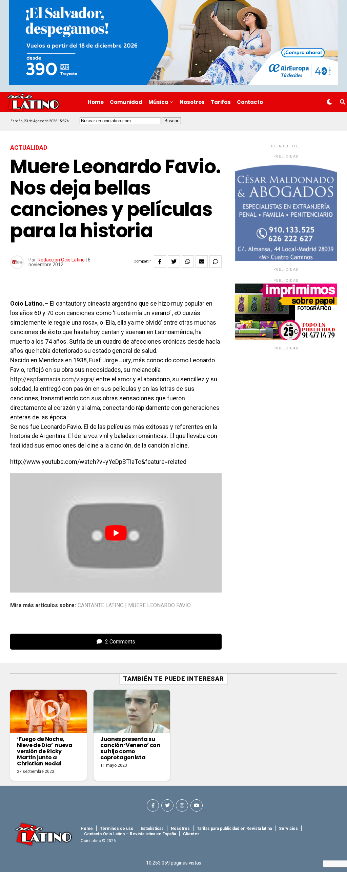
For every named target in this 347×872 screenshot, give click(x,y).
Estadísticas (152, 828)
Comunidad (126, 102)
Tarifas (221, 102)
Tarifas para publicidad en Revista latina (234, 828)
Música (158, 102)
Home (96, 102)
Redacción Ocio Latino (61, 259)
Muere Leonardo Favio (159, 605)
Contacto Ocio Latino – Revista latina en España (130, 834)
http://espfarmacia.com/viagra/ (52, 379)
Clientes (191, 834)
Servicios (288, 828)
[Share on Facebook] (160, 261)
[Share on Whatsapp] (188, 261)
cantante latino (101, 605)
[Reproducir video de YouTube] (116, 533)
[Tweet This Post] (174, 261)
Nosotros (192, 102)
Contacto (250, 102)
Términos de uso (117, 828)
